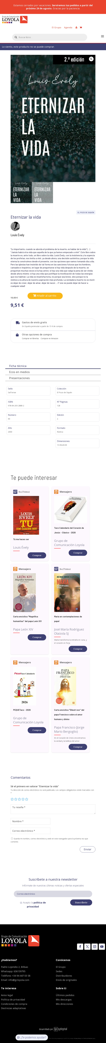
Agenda (68, 28)
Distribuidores (64, 975)
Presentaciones (19, 378)
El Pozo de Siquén (86, 212)
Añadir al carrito (46, 295)
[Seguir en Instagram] (95, 947)
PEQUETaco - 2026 (22, 709)
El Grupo (56, 28)
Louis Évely (17, 235)
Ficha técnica (17, 365)
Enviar (87, 849)
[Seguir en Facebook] (80, 947)
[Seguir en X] (87, 947)
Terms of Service (88, 1038)
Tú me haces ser (21, 539)
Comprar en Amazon (49, 338)
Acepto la (34, 904)
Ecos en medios (19, 372)
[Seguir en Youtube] (102, 947)
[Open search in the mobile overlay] (49, 37)
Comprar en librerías (30, 338)
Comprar (36, 555)
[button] (91, 59)
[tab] (53, 366)
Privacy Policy (77, 1038)
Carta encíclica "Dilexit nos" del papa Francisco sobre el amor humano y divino (69, 714)
